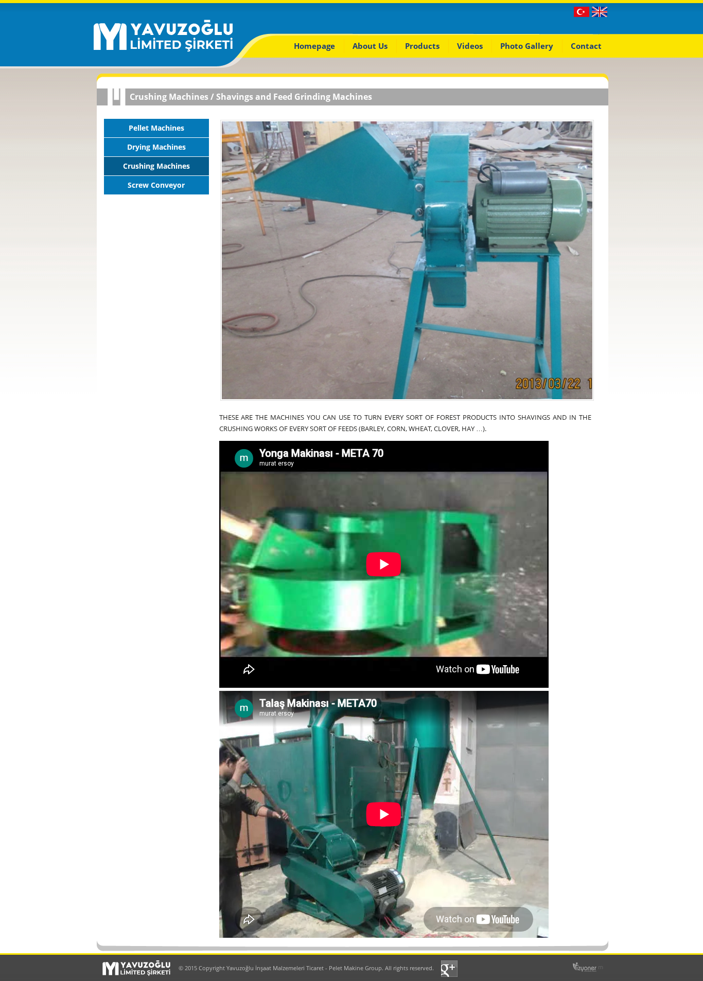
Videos (470, 46)
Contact (586, 46)
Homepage (314, 46)
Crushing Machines (169, 96)
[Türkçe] (581, 14)
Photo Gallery (526, 46)
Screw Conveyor (156, 185)
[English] (599, 14)
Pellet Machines (156, 128)
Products (422, 46)
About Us (370, 46)
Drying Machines (156, 147)
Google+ (450, 968)
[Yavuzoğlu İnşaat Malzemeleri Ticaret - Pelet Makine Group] (163, 50)
